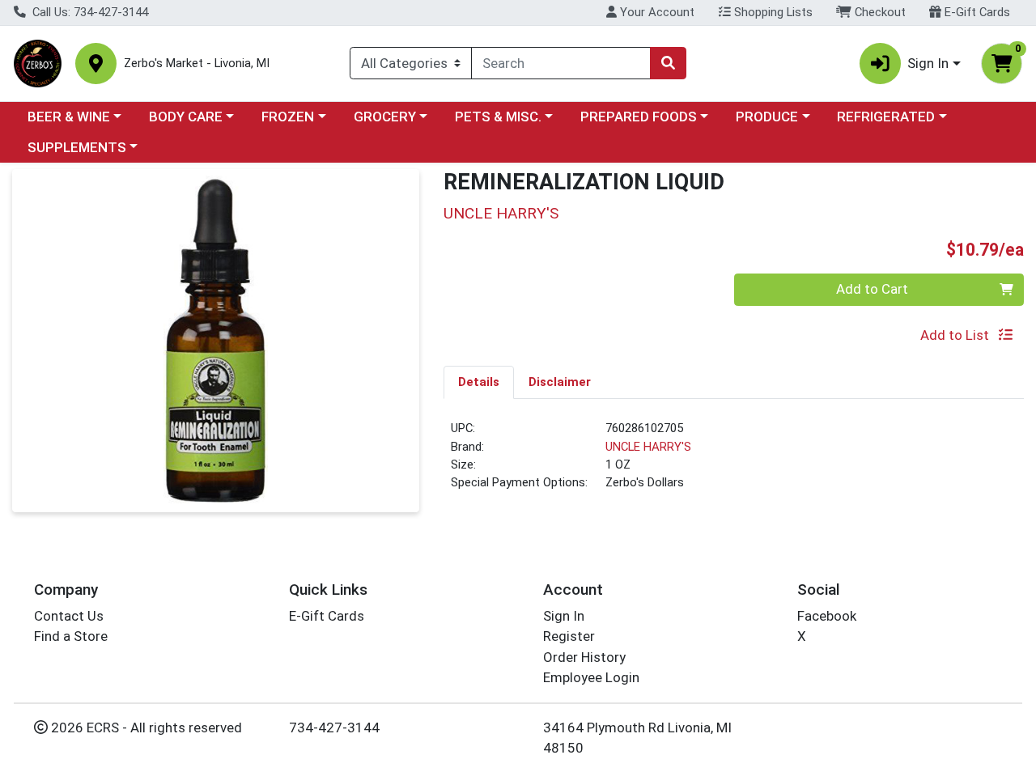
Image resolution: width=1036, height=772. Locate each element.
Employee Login (591, 677)
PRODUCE (767, 116)
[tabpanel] (734, 462)
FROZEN (287, 116)
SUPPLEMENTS (77, 147)
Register (569, 636)
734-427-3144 (334, 727)
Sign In (563, 616)
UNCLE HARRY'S (648, 446)
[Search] (668, 63)
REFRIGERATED (886, 116)
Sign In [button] (928, 63)
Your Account (655, 12)
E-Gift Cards (975, 12)
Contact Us (69, 616)
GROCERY (385, 116)
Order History (584, 657)
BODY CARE (186, 116)
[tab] (479, 382)
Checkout (878, 12)
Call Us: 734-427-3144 (88, 12)
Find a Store (71, 636)
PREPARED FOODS (638, 116)
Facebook (826, 616)
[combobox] (561, 63)
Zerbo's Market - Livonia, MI (197, 63)
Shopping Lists (772, 12)
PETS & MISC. (498, 116)
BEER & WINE (69, 116)
